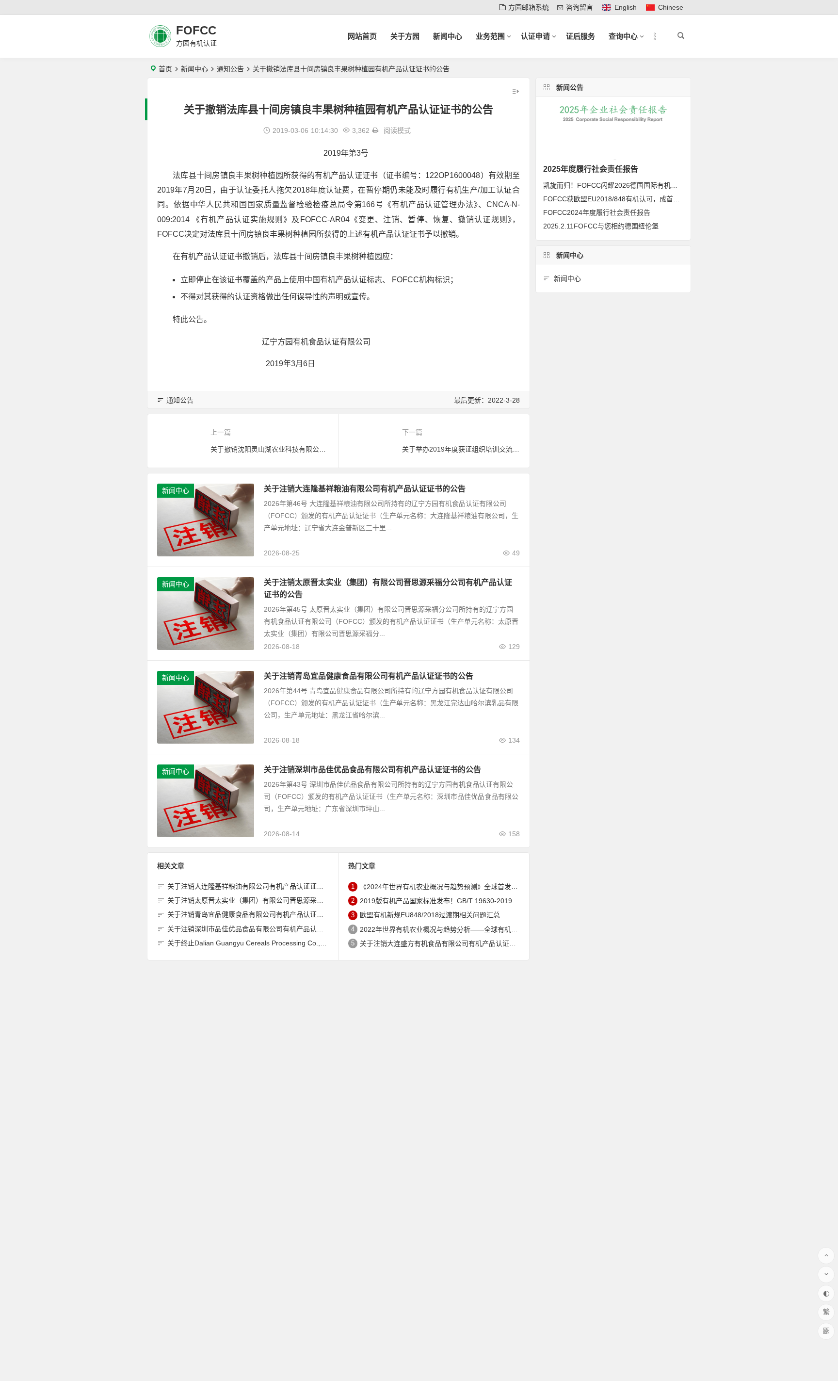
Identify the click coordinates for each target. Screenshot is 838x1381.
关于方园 (404, 36)
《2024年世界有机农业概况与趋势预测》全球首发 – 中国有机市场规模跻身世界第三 (487, 887)
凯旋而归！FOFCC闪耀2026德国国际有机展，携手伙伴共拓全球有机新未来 (658, 185)
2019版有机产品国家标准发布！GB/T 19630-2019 (436, 901)
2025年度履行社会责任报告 (590, 169)
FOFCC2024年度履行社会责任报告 (596, 212)
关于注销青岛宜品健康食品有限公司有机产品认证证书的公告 (368, 676)
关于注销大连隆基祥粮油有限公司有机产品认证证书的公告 (365, 489)
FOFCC (196, 30)
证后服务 (580, 36)
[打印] (375, 130)
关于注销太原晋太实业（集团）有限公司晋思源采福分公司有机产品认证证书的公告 (293, 900)
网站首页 (362, 36)
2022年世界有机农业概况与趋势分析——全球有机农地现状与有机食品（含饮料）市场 (490, 929)
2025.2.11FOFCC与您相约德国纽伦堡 (601, 226)
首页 (165, 69)
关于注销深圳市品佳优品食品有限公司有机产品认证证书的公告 (372, 769)
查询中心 (623, 36)
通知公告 (230, 69)
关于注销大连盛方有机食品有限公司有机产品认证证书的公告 (451, 943)
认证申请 (535, 36)
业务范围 (490, 36)
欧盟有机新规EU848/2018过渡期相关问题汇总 (430, 915)
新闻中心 (447, 36)
